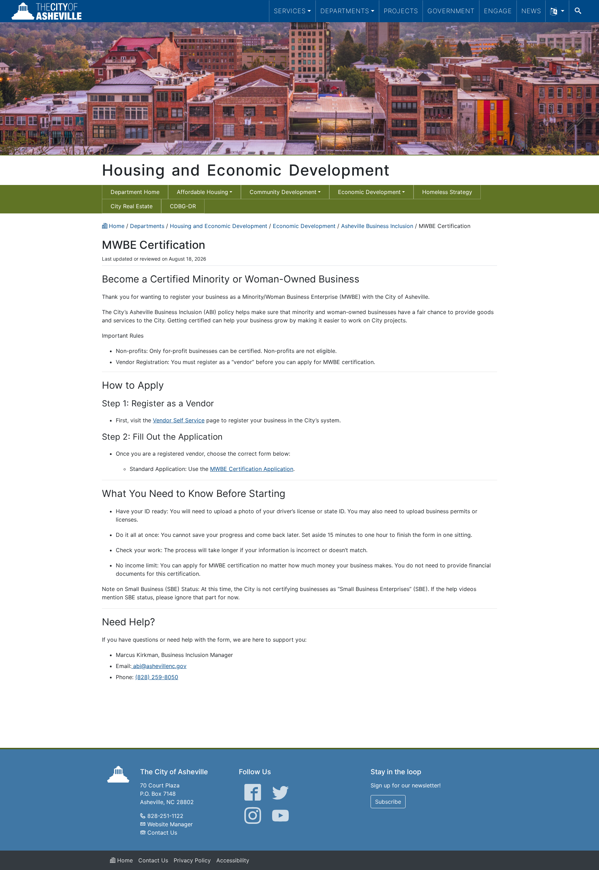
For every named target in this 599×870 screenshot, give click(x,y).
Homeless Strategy (447, 191)
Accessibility (232, 860)
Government (451, 11)
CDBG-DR (183, 206)
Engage (498, 11)
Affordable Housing (202, 191)
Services (290, 11)
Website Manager (170, 824)
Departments (344, 11)
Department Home (135, 191)
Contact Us (162, 832)
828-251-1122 (165, 815)
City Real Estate (132, 206)
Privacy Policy (192, 860)
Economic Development (369, 191)
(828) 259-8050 (156, 677)
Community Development (283, 191)
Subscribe (388, 801)
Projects (401, 11)
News (531, 11)
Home (124, 860)
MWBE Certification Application (251, 468)
